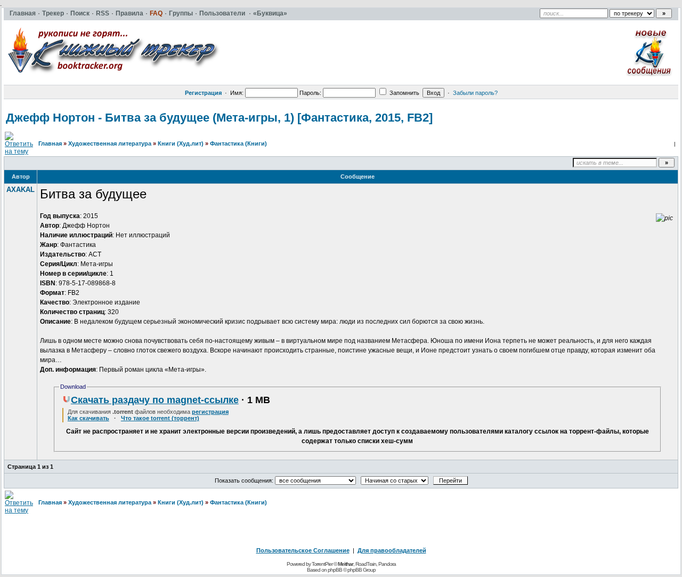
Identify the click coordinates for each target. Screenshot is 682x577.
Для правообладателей (392, 550)
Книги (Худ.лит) (181, 143)
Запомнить (403, 93)
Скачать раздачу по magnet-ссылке (155, 400)
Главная (50, 143)
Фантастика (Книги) (238, 143)
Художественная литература (109, 143)
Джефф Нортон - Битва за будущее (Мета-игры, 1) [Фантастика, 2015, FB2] (219, 117)
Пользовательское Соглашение (303, 550)
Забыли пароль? (475, 93)
